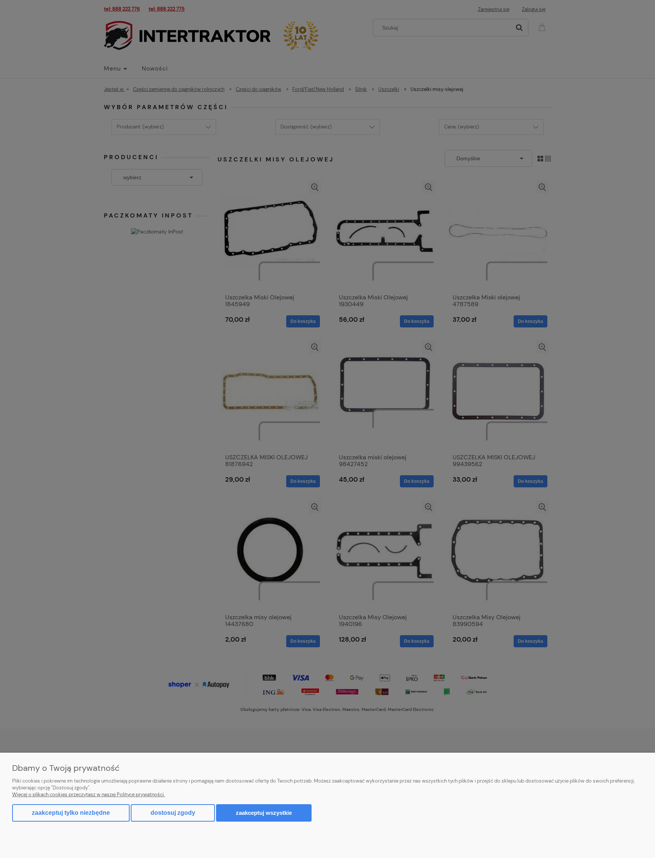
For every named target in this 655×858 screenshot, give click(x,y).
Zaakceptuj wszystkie (264, 812)
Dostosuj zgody (172, 812)
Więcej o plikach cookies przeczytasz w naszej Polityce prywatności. (88, 794)
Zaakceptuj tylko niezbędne (71, 812)
